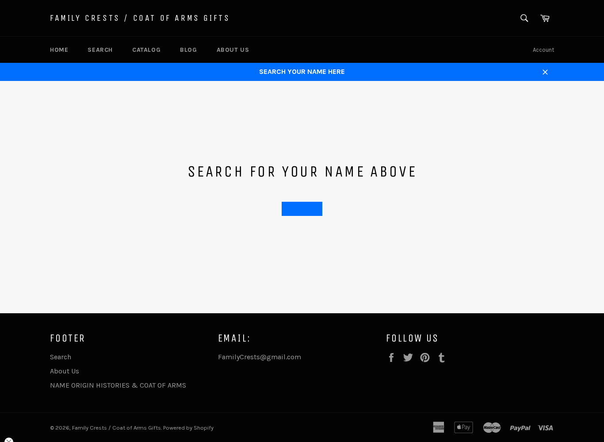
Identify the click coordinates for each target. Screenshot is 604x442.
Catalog (146, 50)
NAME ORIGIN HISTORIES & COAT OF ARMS (118, 385)
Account (543, 49)
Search (100, 50)
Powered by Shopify (188, 427)
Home (59, 50)
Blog (188, 50)
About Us (233, 50)
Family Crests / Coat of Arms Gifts (140, 18)
